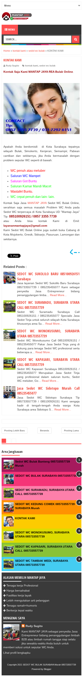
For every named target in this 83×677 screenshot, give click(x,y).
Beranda (44, 430)
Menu (11, 29)
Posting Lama (71, 430)
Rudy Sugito (34, 626)
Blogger (47, 669)
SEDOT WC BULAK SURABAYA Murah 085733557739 (49, 664)
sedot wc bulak (47, 65)
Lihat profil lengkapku (16, 652)
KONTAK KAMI (25, 518)
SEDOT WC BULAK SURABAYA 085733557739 (46, 475)
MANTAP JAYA (37, 203)
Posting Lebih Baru (14, 430)
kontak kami (31, 65)
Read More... (58, 295)
